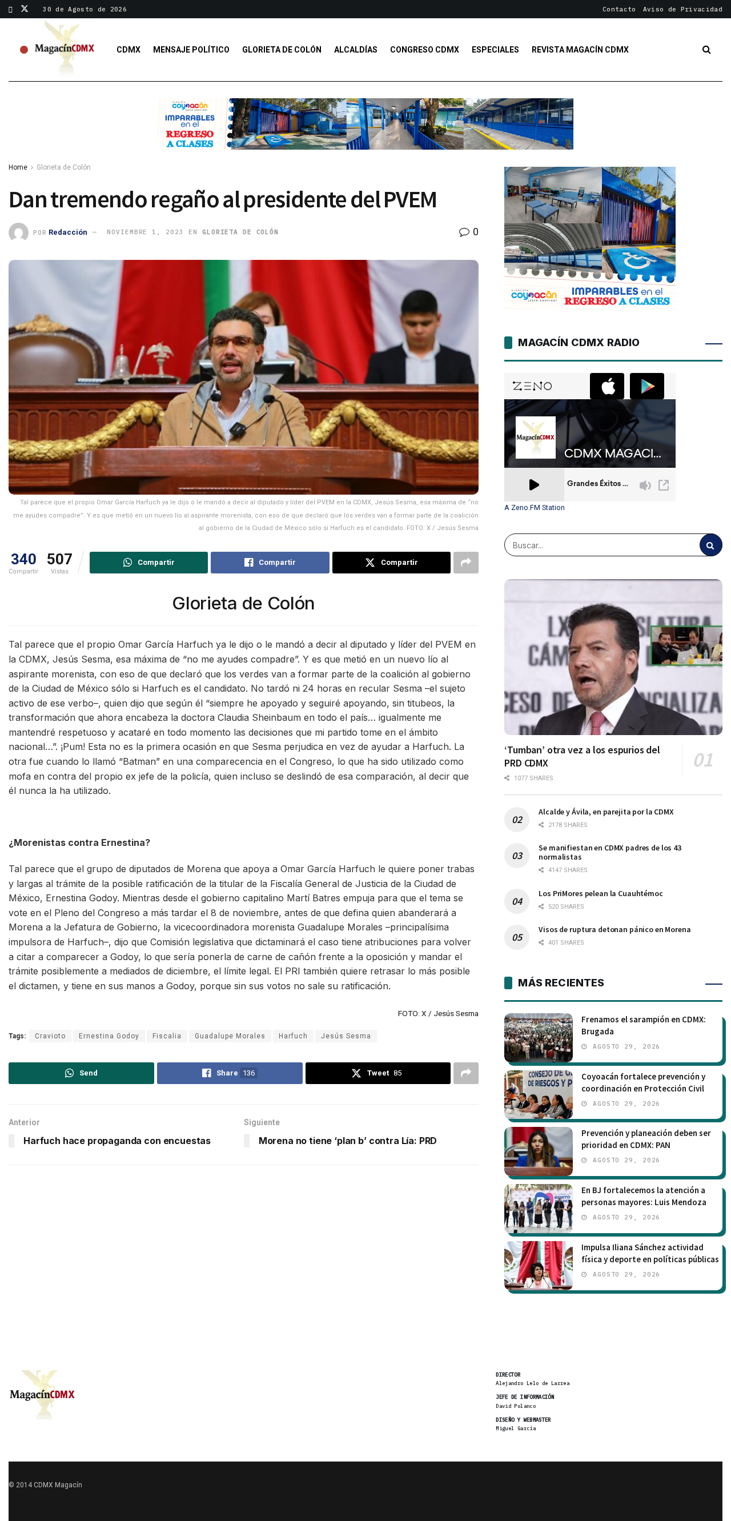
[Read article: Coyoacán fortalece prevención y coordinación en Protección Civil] (538, 1094)
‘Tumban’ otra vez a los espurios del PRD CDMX (582, 756)
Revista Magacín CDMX (580, 49)
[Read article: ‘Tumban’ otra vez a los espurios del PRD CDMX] (613, 657)
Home (18, 167)
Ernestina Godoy (109, 1036)
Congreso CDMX (424, 49)
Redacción (68, 231)
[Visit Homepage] (65, 49)
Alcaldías (355, 49)
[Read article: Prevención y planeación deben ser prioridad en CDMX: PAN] (538, 1151)
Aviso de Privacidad (682, 9)
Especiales (495, 49)
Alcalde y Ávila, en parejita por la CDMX (606, 811)
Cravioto (50, 1036)
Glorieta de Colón (282, 49)
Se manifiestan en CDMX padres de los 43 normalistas (610, 852)
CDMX (128, 49)
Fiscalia (167, 1036)
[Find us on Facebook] (11, 9)
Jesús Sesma (346, 1036)
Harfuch (293, 1036)
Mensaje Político (191, 49)
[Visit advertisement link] (365, 132)
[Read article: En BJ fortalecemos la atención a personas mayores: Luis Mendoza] (538, 1208)
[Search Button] (706, 49)
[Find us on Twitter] (25, 9)
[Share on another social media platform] (466, 562)
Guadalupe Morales (230, 1036)
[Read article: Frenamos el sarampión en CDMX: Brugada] (538, 1037)
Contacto (619, 9)
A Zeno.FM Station (534, 508)
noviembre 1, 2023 (145, 232)
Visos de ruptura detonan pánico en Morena (614, 929)
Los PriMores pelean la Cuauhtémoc (600, 893)
